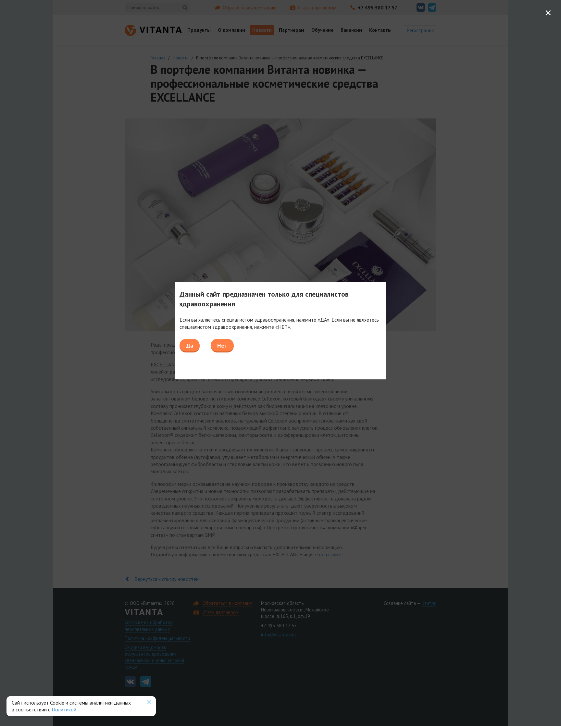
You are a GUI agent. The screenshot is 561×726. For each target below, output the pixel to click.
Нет (222, 345)
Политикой (64, 709)
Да (189, 345)
